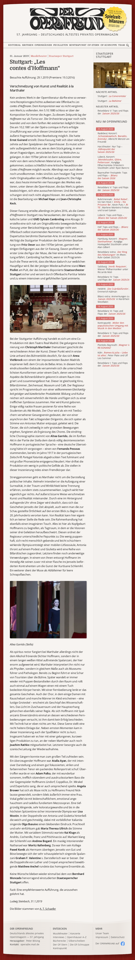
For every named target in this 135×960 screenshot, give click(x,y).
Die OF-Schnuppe (79, 944)
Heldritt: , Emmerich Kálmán (113, 290)
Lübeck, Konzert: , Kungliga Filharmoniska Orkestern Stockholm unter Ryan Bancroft (114, 162)
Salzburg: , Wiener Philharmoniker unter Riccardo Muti (113, 269)
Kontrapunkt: (113, 326)
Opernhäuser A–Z (76, 937)
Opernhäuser (43, 45)
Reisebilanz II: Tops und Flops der (113, 334)
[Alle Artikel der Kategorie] (112, 75)
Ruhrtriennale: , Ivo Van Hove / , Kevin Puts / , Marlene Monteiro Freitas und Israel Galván (113, 205)
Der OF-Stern (60, 944)
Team (121, 45)
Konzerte (75, 933)
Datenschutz (118, 937)
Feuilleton (60, 45)
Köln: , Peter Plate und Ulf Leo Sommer (113, 355)
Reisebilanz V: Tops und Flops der (113, 189)
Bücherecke (59, 941)
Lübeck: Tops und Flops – (112, 216)
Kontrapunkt (77, 45)
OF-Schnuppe (109, 45)
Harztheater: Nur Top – (110, 149)
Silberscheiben (76, 941)
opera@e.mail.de (30, 944)
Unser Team (102, 933)
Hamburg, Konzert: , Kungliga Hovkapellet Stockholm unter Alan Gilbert (113, 243)
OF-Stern (93, 45)
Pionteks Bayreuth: (114, 346)
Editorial (14, 45)
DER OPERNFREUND (21, 928)
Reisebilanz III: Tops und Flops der (112, 312)
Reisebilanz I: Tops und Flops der (113, 364)
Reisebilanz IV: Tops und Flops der (114, 278)
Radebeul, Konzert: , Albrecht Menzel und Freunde (114, 137)
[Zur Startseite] (67, 19)
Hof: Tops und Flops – (113, 228)
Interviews (58, 937)
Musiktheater (39, 56)
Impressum (102, 937)
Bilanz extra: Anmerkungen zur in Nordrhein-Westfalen (114, 299)
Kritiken (27, 45)
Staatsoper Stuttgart (61, 56)
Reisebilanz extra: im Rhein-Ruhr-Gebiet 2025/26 (112, 255)
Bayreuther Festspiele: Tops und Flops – (112, 175)
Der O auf (107, 943)
